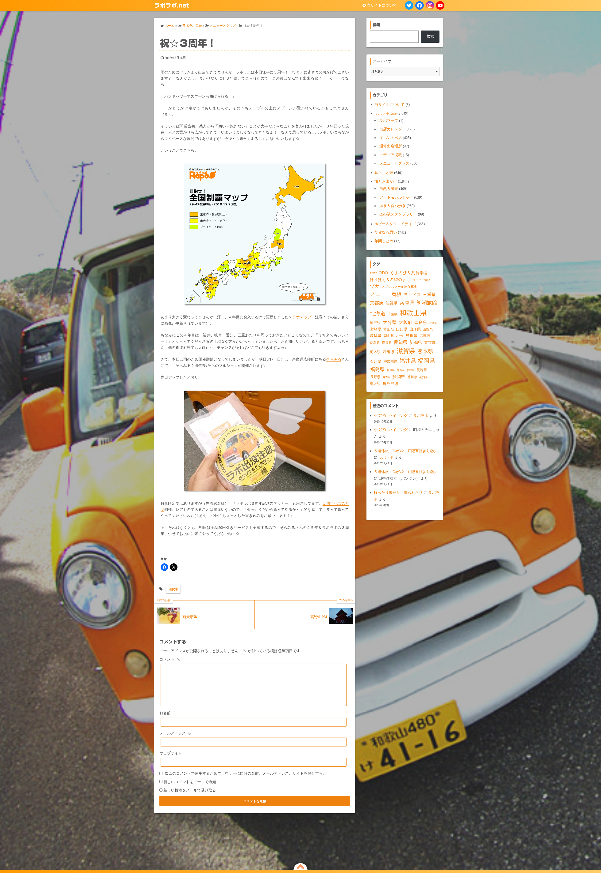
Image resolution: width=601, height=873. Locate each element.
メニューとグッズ (394, 163)
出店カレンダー (392, 129)
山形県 (415, 329)
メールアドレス (175, 733)
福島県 (377, 369)
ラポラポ (420, 416)
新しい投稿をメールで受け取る (189, 790)
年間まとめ (383, 241)
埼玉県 (375, 323)
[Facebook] (419, 5)
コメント (169, 659)
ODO (383, 272)
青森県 (386, 377)
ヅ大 (374, 286)
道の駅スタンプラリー (398, 214)
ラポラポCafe (385, 113)
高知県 (423, 377)
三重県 (429, 294)
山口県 (401, 329)
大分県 (390, 322)
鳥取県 (375, 384)
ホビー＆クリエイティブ (395, 224)
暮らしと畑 (383, 173)
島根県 (411, 336)
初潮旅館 (426, 303)
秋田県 (391, 370)
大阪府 (405, 322)
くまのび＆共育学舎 (409, 272)
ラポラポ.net (171, 5)
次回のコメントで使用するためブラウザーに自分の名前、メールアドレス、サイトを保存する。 (245, 773)
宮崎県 (375, 329)
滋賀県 (173, 589)
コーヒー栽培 (421, 280)
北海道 (377, 313)
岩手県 (400, 336)
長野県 (375, 377)
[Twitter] (409, 5)
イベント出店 (390, 138)
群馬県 (401, 370)
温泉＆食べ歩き (392, 206)
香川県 (412, 377)
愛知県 (400, 342)
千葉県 (392, 314)
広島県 (425, 336)
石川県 (375, 361)
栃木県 (375, 352)
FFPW (373, 273)
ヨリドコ (412, 294)
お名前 (167, 713)
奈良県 (420, 322)
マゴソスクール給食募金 (399, 286)
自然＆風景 (388, 189)
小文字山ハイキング (391, 416)
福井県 (408, 361)
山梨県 (428, 329)
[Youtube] (440, 5)
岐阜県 (375, 336)
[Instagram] (430, 5)
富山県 (388, 329)
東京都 (429, 343)
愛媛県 (387, 343)
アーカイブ (382, 61)
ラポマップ (301, 317)
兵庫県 (407, 303)
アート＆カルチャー (396, 197)
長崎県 (421, 370)
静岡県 (399, 376)
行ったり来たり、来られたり (398, 493)
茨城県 (410, 370)
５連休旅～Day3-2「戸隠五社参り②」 (406, 451)
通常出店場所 (390, 146)
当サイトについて (382, 5)
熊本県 (425, 351)
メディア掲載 (390, 155)
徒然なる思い (385, 232)
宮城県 (433, 323)
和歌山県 (413, 313)
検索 (430, 36)
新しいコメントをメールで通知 (189, 782)
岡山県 (388, 336)
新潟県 (415, 342)
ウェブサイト (170, 753)
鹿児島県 (391, 383)
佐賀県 (391, 303)
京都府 (376, 302)
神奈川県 (390, 361)
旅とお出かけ (385, 181)
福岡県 (426, 361)
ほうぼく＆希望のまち (390, 279)
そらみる (333, 359)
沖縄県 (389, 352)
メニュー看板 (386, 294)
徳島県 (375, 343)
